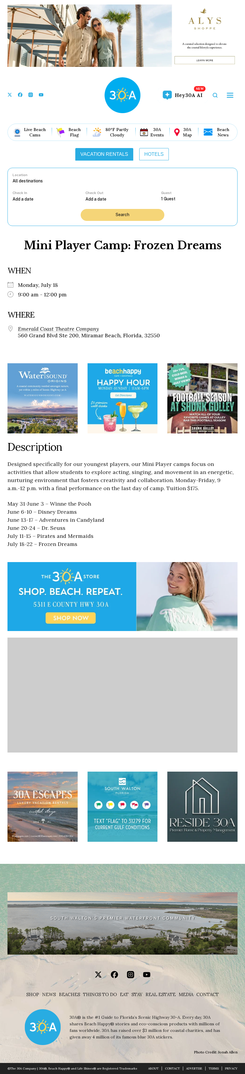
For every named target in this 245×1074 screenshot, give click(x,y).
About (153, 1068)
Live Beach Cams (35, 132)
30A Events (157, 132)
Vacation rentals (104, 154)
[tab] (104, 154)
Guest (166, 193)
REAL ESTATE (161, 994)
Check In (20, 193)
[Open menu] (230, 95)
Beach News (223, 132)
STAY (137, 994)
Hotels (154, 154)
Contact (207, 994)
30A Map (187, 132)
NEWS (49, 994)
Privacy (231, 1068)
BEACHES (69, 994)
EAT (124, 994)
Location (20, 175)
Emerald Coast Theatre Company (58, 329)
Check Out (94, 193)
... (49, 198)
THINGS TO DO (100, 994)
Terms (214, 1068)
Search (122, 214)
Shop (32, 994)
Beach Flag (74, 132)
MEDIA (186, 994)
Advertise (194, 1068)
